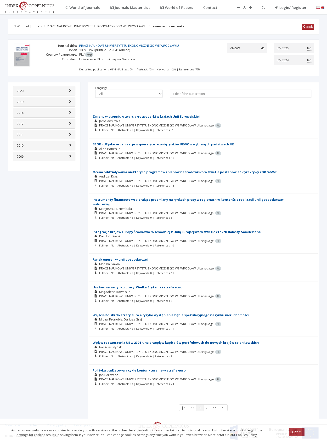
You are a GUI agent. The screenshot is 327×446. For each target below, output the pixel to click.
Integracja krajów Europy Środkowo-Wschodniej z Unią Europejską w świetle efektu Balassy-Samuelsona (177, 232)
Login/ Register (292, 7)
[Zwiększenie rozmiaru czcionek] (253, 7)
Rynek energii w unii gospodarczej (120, 259)
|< (183, 408)
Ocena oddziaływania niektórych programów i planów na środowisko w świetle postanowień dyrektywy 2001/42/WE (185, 172)
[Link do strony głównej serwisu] (29, 7)
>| (223, 408)
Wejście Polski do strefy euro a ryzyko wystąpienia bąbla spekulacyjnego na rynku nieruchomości (171, 315)
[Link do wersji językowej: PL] (318, 7)
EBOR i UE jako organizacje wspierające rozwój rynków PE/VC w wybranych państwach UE (163, 144)
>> (214, 408)
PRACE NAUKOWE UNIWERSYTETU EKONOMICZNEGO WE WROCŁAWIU (97, 26)
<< (192, 408)
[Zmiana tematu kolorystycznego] (263, 7)
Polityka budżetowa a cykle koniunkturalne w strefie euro (139, 370)
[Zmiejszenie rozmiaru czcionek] (236, 7)
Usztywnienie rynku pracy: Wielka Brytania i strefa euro (137, 287)
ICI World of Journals (27, 26)
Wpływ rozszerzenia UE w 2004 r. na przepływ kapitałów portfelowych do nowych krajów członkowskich (176, 342)
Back (309, 26)
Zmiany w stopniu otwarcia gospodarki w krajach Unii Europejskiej (146, 116)
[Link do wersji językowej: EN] (323, 7)
